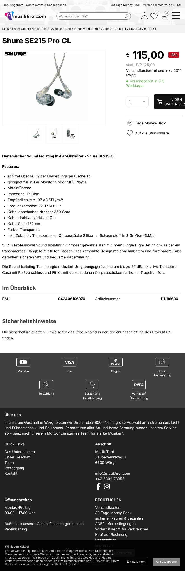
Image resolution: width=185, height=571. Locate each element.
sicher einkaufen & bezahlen (119, 518)
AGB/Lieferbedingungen (115, 523)
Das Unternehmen (20, 451)
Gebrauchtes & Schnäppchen (46, 5)
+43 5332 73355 (110, 479)
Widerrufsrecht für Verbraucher (121, 529)
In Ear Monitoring (86, 28)
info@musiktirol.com (112, 473)
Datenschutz (105, 540)
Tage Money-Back (150, 123)
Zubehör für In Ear (113, 28)
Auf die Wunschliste (152, 133)
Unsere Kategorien (34, 28)
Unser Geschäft (17, 457)
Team (9, 462)
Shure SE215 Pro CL (143, 28)
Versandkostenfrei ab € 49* (162, 5)
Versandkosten (107, 507)
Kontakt (11, 473)
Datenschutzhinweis (78, 561)
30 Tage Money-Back (125, 5)
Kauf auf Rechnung (111, 534)
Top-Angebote (13, 5)
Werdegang (14, 468)
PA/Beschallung (60, 28)
